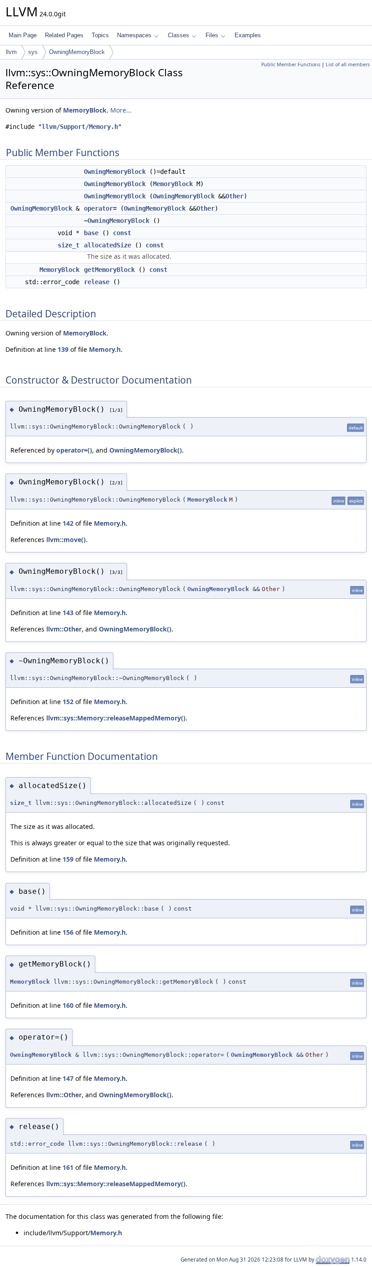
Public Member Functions (290, 64)
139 (63, 349)
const (122, 233)
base (91, 233)
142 (68, 523)
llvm (11, 52)
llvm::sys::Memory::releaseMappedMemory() (116, 718)
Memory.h (105, 349)
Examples (248, 35)
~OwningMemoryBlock (116, 220)
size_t (68, 245)
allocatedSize (107, 245)
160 (68, 1005)
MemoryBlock (85, 110)
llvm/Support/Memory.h (80, 126)
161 (68, 1167)
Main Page (23, 35)
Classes (178, 35)
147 (68, 1078)
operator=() (74, 450)
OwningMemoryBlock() (145, 450)
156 (68, 932)
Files (212, 35)
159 (68, 859)
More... (121, 110)
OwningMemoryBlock (77, 52)
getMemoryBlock (109, 269)
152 (68, 701)
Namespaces (134, 35)
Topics (100, 35)
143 (68, 612)
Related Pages (64, 35)
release (96, 282)
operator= (100, 208)
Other (234, 196)
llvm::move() (66, 539)
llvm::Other (64, 629)
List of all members (348, 64)
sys (33, 52)
